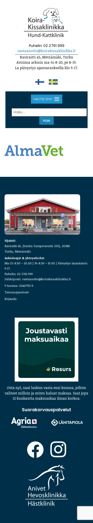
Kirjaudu (10, 299)
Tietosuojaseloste (17, 292)
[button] (42, 99)
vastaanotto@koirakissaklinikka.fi (46, 50)
